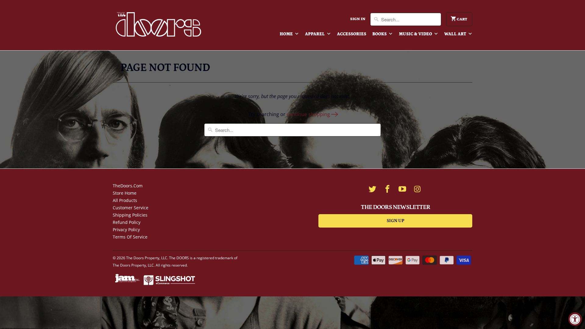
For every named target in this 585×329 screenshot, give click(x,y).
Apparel (315, 34)
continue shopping (309, 114)
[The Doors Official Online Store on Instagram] (417, 189)
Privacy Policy (126, 229)
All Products (125, 200)
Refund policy (126, 222)
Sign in (357, 19)
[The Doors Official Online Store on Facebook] (387, 189)
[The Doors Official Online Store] (158, 24)
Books (380, 34)
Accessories (351, 34)
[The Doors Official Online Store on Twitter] (373, 189)
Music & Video (416, 34)
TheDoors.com (128, 186)
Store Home (124, 193)
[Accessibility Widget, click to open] (575, 319)
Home (287, 34)
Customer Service (130, 207)
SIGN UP (395, 220)
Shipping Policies (130, 215)
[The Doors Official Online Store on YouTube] (402, 189)
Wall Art (455, 34)
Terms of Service (130, 237)
